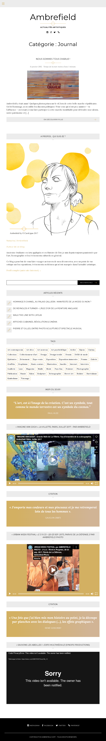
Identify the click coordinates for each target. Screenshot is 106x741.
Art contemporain (15, 350)
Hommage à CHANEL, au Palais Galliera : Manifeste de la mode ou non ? (52, 302)
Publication (12, 373)
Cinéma (91, 350)
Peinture (69, 369)
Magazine (30, 369)
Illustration (52, 364)
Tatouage (25, 378)
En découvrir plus (53, 119)
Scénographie (55, 373)
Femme (84, 359)
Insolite (63, 364)
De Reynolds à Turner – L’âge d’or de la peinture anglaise (45, 308)
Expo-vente (38, 359)
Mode (48, 369)
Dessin (68, 354)
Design (44, 354)
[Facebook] (51, 32)
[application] (53, 460)
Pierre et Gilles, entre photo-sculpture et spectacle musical (47, 328)
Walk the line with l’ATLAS (27, 315)
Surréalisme (92, 373)
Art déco (30, 350)
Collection (11, 354)
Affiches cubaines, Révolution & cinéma (35, 322)
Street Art (69, 373)
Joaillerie (11, 369)
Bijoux (82, 350)
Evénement (24, 359)
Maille (40, 369)
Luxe (21, 369)
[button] (53, 460)
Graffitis (11, 364)
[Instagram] (47, 32)
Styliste (80, 373)
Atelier (73, 350)
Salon (31, 373)
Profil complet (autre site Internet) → (23, 270)
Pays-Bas (58, 369)
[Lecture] (10, 483)
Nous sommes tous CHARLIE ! (53, 59)
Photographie (83, 369)
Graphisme (23, 364)
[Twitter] (54, 32)
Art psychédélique (59, 350)
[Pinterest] (58, 32)
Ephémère (12, 359)
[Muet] (92, 483)
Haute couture (37, 364)
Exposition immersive (68, 359)
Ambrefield (53, 17)
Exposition (51, 359)
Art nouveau (42, 350)
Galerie (94, 359)
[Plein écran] (96, 483)
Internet (73, 364)
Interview (85, 364)
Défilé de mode (81, 354)
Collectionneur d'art (28, 354)
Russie (23, 373)
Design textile (56, 354)
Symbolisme (12, 378)
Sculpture (41, 373)
